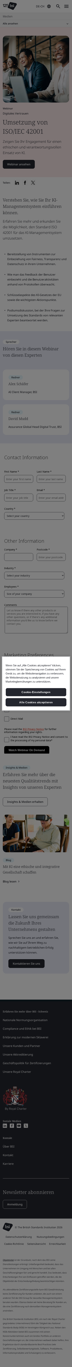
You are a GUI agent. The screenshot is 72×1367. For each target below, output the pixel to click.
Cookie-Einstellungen (35, 692)
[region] (36, 683)
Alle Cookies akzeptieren (36, 702)
